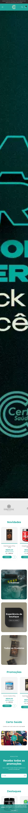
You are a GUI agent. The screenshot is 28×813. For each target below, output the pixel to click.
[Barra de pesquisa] (22, 7)
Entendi (14, 810)
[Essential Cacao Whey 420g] (14, 557)
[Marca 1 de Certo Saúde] (9, 507)
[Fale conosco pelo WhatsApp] (25, 801)
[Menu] (2, 7)
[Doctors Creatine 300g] (14, 706)
